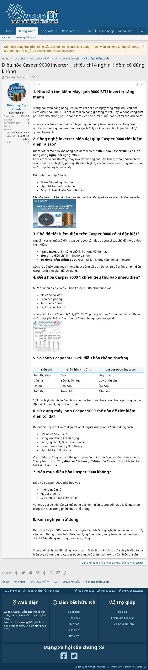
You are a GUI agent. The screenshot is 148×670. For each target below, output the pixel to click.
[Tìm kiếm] (142, 31)
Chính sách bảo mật (122, 618)
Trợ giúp (122, 611)
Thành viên (74, 630)
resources (74, 618)
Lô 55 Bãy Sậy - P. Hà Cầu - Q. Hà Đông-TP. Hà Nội (18, 136)
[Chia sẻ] (137, 84)
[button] (56, 31)
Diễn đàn (74, 624)
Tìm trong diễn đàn (24, 37)
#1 (142, 84)
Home (9, 31)
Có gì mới (47, 31)
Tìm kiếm (74, 636)
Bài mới (6, 37)
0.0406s (120, 666)
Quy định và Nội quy (122, 624)
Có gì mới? (74, 611)
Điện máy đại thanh (16, 77)
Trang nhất (27, 31)
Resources (69, 31)
